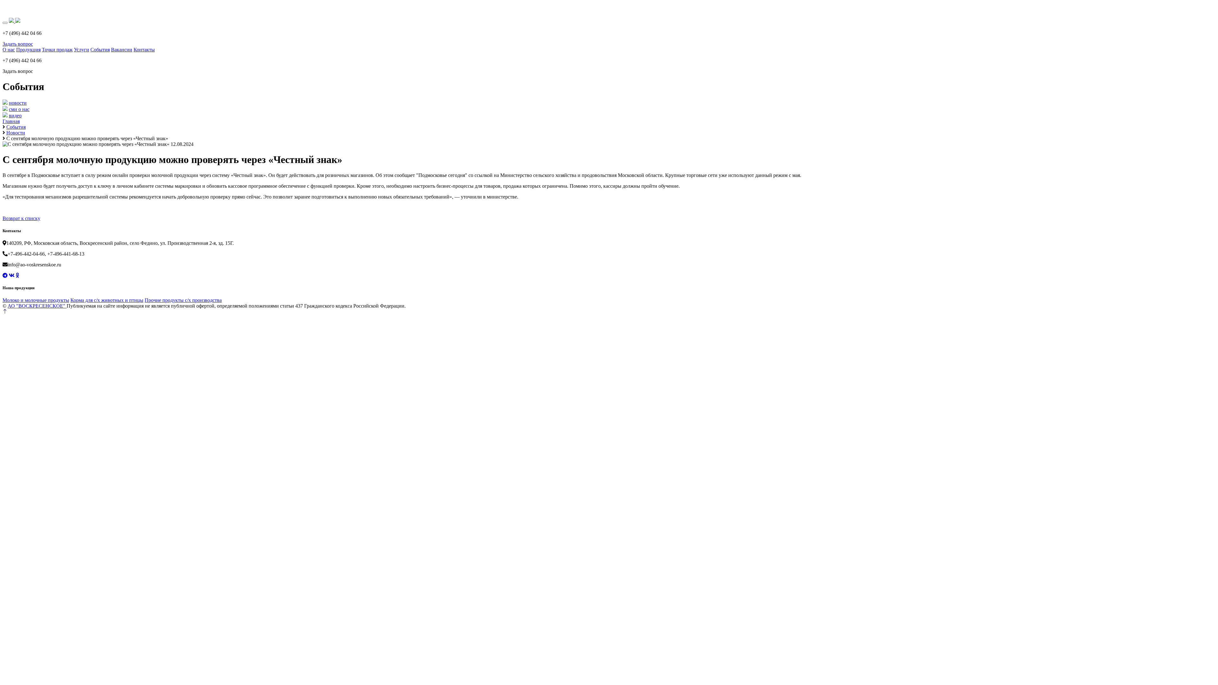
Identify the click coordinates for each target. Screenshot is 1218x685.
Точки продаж (57, 49)
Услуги (81, 49)
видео (15, 115)
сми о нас (19, 109)
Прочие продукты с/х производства (183, 300)
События (100, 49)
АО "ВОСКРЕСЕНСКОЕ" (37, 306)
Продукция (28, 49)
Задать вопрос (18, 44)
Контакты (144, 49)
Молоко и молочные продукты (36, 300)
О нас (9, 49)
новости (18, 103)
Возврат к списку (21, 218)
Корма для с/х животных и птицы (106, 300)
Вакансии (121, 49)
